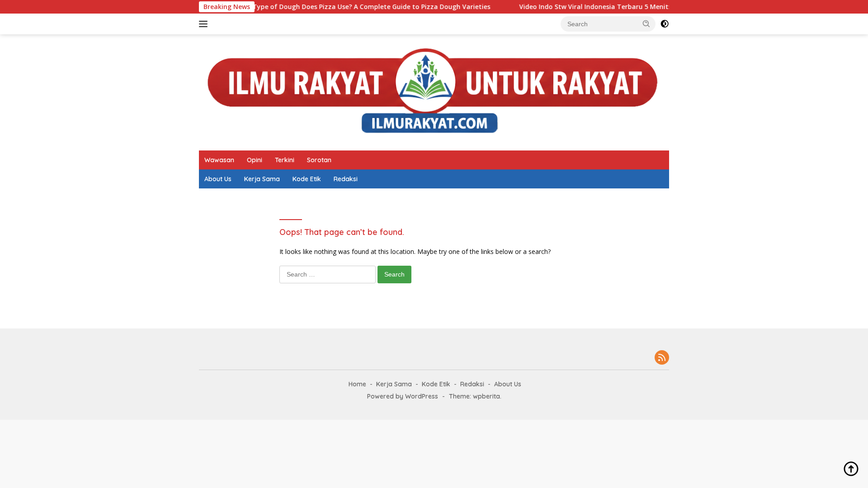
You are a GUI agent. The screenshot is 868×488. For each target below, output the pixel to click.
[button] (646, 23)
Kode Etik (306, 179)
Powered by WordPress (402, 396)
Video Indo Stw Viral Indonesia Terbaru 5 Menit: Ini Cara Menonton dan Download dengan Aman (654, 7)
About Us (217, 179)
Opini (254, 160)
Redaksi (346, 179)
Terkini (284, 160)
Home (357, 384)
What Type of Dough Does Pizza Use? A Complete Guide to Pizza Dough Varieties (343, 7)
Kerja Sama (262, 179)
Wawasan (219, 160)
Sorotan (319, 160)
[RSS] (662, 358)
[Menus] (205, 24)
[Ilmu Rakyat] (434, 91)
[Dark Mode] (664, 24)
